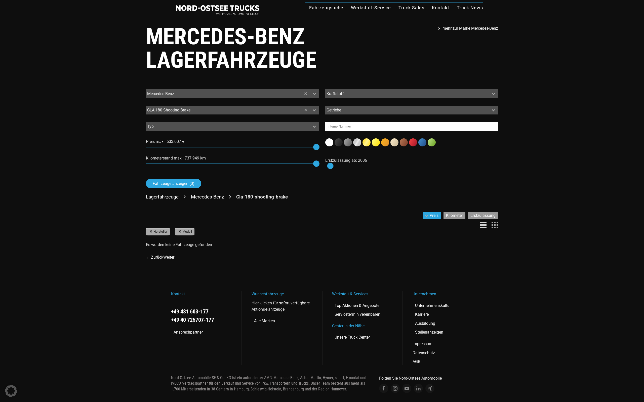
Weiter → (171, 257)
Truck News (470, 7)
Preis (434, 215)
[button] (314, 93)
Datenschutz (424, 352)
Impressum (422, 343)
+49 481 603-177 (190, 311)
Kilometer (454, 215)
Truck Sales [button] (411, 7)
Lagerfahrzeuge (162, 197)
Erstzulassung (483, 215)
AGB (416, 361)
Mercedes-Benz (207, 197)
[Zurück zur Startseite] (217, 10)
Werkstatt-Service (371, 7)
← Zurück (154, 257)
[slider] (316, 147)
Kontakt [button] (440, 7)
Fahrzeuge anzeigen (173, 183)
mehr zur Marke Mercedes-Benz (470, 28)
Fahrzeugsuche (326, 7)
